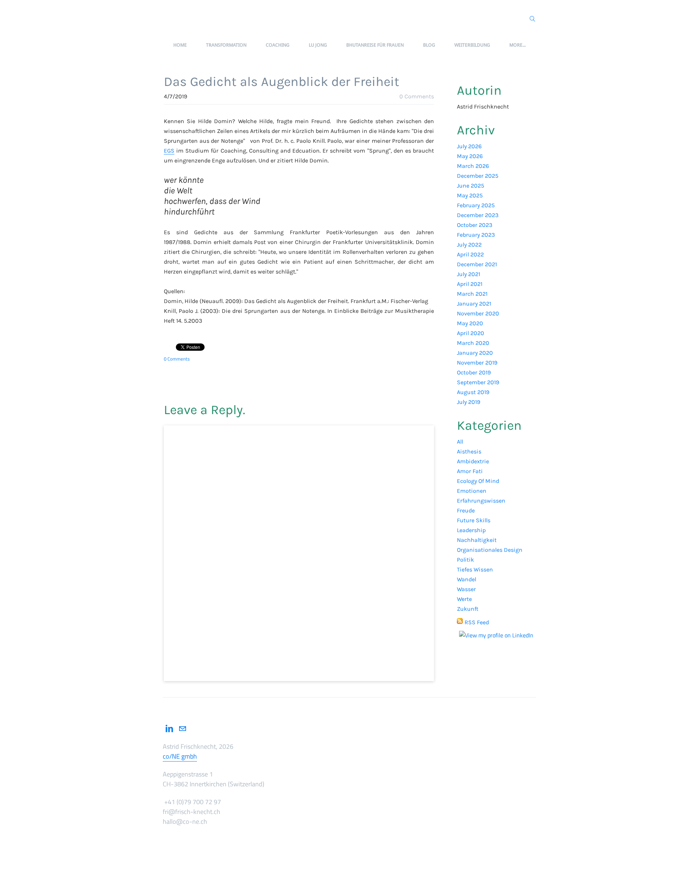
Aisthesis (469, 451)
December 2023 (477, 215)
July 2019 (468, 401)
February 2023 (476, 234)
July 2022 (469, 244)
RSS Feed (477, 622)
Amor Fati (470, 471)
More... (517, 45)
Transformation (226, 45)
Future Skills (473, 520)
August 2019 (473, 392)
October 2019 (474, 372)
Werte (464, 598)
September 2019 (478, 382)
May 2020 (470, 323)
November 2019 (477, 362)
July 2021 (468, 274)
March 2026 (473, 165)
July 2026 (469, 146)
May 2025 (470, 195)
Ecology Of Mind (478, 480)
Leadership (471, 530)
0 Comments (416, 96)
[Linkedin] (169, 728)
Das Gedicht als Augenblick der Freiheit (281, 81)
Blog (429, 45)
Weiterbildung (472, 45)
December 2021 (477, 264)
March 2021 (472, 293)
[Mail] (182, 728)
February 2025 (476, 205)
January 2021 (474, 303)
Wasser (466, 589)
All (460, 441)
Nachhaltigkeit (477, 539)
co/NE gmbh (180, 756)
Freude (466, 510)
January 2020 (475, 352)
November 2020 (478, 313)
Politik (465, 559)
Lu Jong (318, 45)
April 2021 (469, 283)
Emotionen (471, 490)
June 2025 (470, 185)
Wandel (466, 579)
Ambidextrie (473, 461)
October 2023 (474, 224)
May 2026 (470, 156)
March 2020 (473, 342)
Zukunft (467, 608)
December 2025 (477, 175)
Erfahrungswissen (481, 500)
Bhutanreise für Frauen (375, 45)
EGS (169, 150)
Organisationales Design (489, 549)
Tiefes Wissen (475, 569)
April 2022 (470, 254)
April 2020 (470, 333)
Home (180, 45)
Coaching (277, 45)
